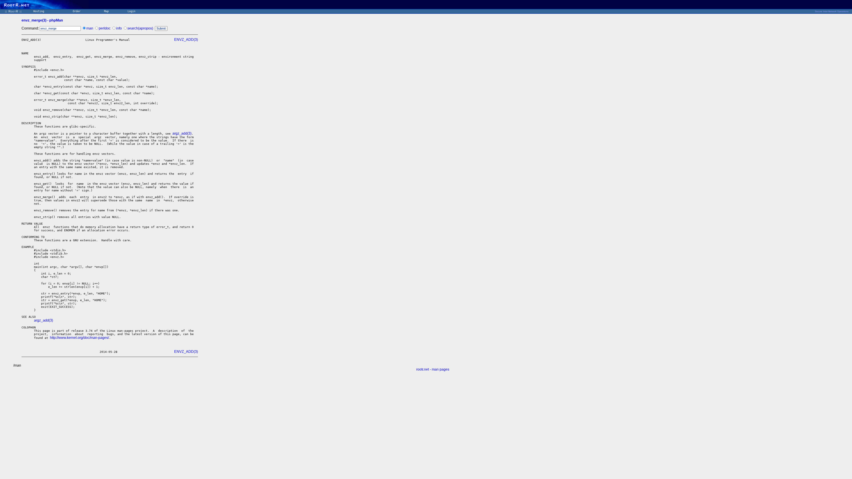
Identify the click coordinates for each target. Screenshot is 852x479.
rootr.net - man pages (432, 369)
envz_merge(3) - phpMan (42, 20)
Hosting (38, 11)
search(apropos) (140, 28)
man (89, 28)
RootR (13, 11)
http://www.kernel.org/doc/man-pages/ (79, 338)
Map (106, 11)
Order (77, 11)
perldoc (104, 28)
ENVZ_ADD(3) (186, 39)
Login (131, 11)
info (119, 28)
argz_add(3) (181, 133)
